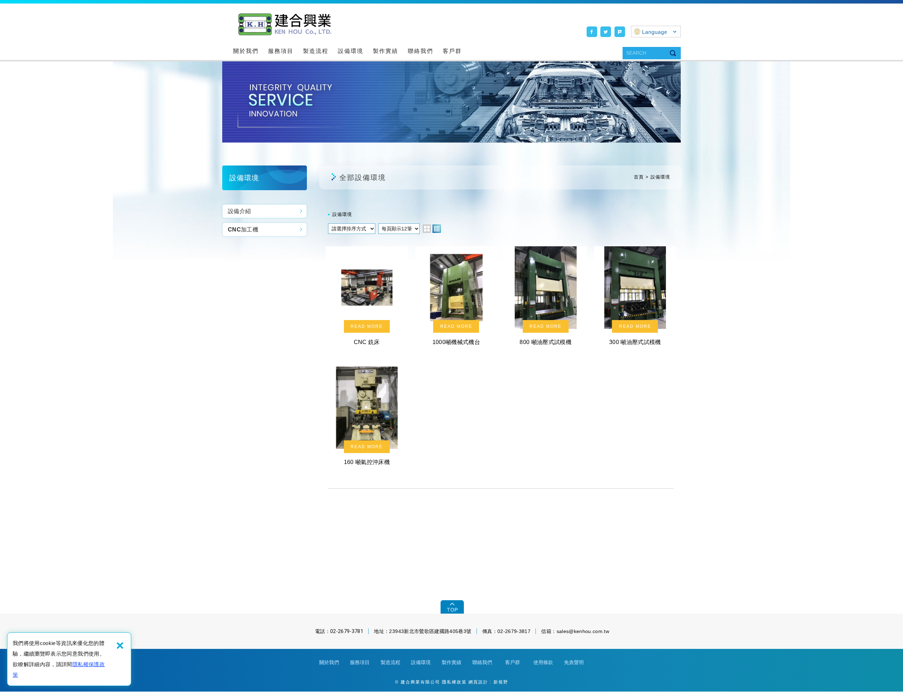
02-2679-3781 (346, 631)
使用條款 (543, 662)
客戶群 (452, 51)
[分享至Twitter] (605, 31)
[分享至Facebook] (592, 31)
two (427, 228)
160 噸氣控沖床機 (367, 419)
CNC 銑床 (367, 298)
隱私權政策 (454, 682)
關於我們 (246, 51)
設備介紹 (239, 211)
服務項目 (280, 51)
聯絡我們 (420, 51)
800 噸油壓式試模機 (545, 298)
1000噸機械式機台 (456, 298)
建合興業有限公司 (284, 24)
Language (654, 32)
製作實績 (385, 51)
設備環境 (350, 51)
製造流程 (315, 51)
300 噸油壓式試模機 (635, 298)
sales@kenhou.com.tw (583, 631)
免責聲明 (574, 662)
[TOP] (451, 607)
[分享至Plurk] (619, 31)
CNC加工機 (243, 230)
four (436, 228)
